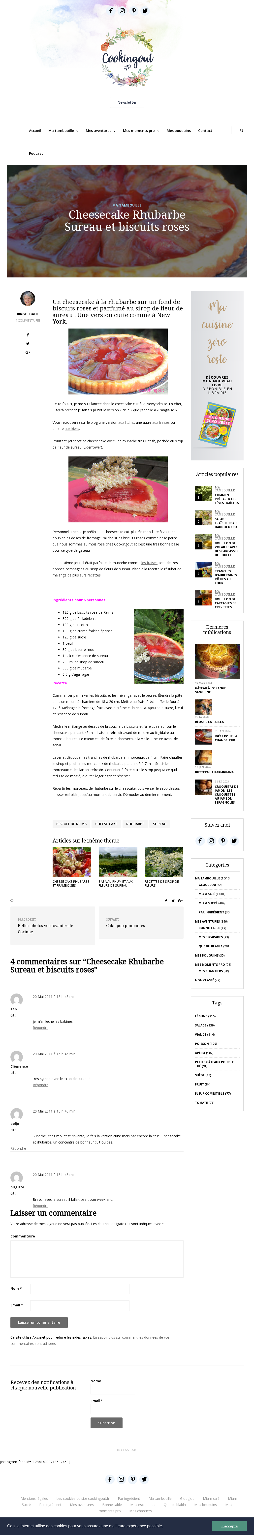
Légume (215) (205, 1016)
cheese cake (106, 823)
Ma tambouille (61, 130)
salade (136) (205, 1025)
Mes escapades (211, 937)
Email (16, 1305)
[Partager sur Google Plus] (28, 353)
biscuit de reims (71, 823)
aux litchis (126, 422)
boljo (14, 1123)
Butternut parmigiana (214, 772)
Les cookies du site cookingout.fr (82, 1498)
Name (96, 1381)
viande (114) (205, 1034)
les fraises (149, 562)
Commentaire (22, 1236)
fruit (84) (202, 1084)
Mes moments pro (139, 130)
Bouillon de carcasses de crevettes (225, 603)
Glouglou (207, 885)
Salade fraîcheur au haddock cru (226, 523)
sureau (159, 823)
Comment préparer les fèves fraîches (227, 499)
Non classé (204, 980)
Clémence (19, 1066)
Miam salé (207, 894)
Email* (96, 1400)
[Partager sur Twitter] (28, 344)
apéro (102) (204, 1053)
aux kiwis (72, 428)
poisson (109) (206, 1044)
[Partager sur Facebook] (28, 335)
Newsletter (127, 102)
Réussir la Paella (209, 722)
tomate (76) (204, 1103)
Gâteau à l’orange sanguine (210, 690)
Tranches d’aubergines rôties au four (226, 577)
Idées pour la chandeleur (226, 738)
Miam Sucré (208, 903)
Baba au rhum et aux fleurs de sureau (116, 883)
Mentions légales (34, 1498)
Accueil (35, 130)
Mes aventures (98, 130)
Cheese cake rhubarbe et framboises (71, 883)
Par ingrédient (211, 912)
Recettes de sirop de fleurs (162, 883)
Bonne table (209, 928)
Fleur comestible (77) (213, 1093)
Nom (16, 1288)
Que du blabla (210, 946)
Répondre (40, 1027)
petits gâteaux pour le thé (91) (214, 1064)
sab (13, 1009)
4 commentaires (27, 320)
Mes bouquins (179, 130)
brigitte (17, 1187)
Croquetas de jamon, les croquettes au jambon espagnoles (226, 794)
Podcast (36, 153)
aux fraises (161, 422)
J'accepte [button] (230, 1526)
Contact (205, 130)
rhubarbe (135, 823)
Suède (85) (203, 1075)
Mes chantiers (211, 971)
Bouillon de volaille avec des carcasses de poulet (226, 549)
